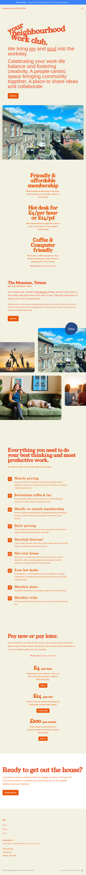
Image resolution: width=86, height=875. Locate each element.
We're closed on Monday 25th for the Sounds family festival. (43, 2)
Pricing (5, 829)
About (4, 825)
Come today (43, 711)
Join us (13, 96)
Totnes (5, 833)
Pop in (43, 685)
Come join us (10, 793)
